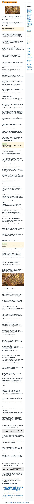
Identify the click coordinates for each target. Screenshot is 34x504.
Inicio (24, 2)
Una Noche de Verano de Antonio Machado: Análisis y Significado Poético (29, 17)
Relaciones (29, 69)
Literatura (29, 66)
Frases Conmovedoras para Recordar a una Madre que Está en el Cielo (29, 11)
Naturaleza (29, 67)
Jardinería (29, 64)
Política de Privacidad (12, 502)
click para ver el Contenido (7, 29)
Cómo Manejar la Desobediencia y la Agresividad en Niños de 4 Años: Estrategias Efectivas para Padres (29, 25)
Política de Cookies (25, 502)
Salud (28, 70)
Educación (29, 59)
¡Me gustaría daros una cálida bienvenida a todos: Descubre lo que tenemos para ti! (13, 488)
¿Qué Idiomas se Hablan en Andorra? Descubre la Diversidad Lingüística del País (13, 485)
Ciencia (28, 48)
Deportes (29, 53)
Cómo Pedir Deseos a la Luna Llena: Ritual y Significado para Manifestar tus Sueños (29, 33)
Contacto (29, 2)
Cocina (28, 49)
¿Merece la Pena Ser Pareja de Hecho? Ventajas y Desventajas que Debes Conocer (13, 490)
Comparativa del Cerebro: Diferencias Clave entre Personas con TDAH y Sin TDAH (29, 41)
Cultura (28, 51)
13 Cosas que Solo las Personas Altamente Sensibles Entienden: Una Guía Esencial (13, 492)
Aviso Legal (19, 502)
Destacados (29, 57)
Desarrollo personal (29, 55)
